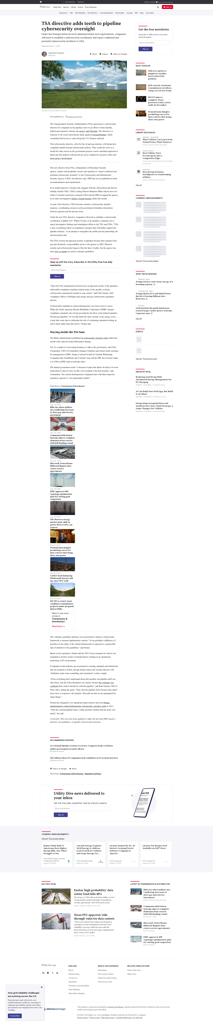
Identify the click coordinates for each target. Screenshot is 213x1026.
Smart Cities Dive (70, 2)
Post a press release (150, 261)
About (71, 970)
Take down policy (108, 1017)
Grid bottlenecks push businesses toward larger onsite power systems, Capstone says (154, 311)
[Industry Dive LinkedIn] (43, 973)
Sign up (169, 7)
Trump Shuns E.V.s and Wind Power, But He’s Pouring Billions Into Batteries (153, 296)
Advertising (102, 970)
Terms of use (94, 1017)
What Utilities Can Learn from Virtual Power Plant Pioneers (158, 140)
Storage (129, 13)
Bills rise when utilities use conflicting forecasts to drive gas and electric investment (156, 893)
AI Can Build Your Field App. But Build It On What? (154, 392)
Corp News (150, 13)
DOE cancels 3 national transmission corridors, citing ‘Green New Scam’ (160, 88)
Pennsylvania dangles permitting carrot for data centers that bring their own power (160, 115)
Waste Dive (81, 2)
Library (73, 7)
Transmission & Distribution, (72, 774)
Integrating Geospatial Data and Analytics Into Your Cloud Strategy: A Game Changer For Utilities (154, 406)
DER (136, 13)
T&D (71, 13)
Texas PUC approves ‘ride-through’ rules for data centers (94, 917)
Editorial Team (74, 974)
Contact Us (73, 978)
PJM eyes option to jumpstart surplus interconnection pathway (157, 75)
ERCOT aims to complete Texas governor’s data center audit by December (159, 101)
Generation (63, 13)
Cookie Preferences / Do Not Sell (129, 1017)
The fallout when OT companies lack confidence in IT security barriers (84, 757)
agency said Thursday (88, 131)
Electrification (93, 13)
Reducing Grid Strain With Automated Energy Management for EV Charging (154, 379)
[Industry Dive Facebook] (48, 973)
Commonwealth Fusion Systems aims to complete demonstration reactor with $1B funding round (156, 910)
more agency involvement (61, 158)
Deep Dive (57, 7)
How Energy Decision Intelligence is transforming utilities (157, 174)
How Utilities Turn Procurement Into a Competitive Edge (152, 155)
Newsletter (73, 982)
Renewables (120, 13)
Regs (142, 13)
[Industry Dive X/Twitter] (52, 973)
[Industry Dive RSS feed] (57, 973)
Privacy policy (82, 1017)
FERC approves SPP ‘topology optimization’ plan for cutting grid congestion (157, 940)
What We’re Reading (77, 993)
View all (139, 185)
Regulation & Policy (93, 774)
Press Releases (91, 7)
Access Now (14, 1016)
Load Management (106, 13)
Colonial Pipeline (98, 134)
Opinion (66, 7)
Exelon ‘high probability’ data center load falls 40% (93, 892)
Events (80, 7)
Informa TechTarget (115, 1007)
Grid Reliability (80, 13)
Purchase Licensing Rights (79, 986)
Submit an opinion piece (107, 978)
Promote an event (150, 359)
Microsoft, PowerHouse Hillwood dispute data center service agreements (156, 926)
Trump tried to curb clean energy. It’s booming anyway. (154, 283)
